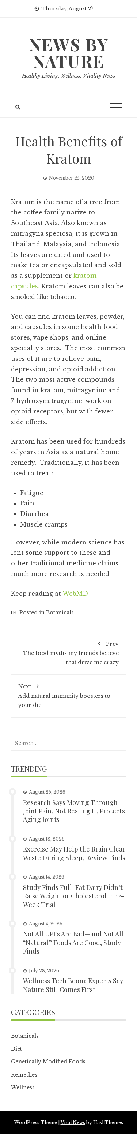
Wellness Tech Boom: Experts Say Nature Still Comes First (73, 984)
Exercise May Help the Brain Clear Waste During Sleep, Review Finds (74, 853)
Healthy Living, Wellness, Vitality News (68, 75)
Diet (16, 1048)
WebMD (75, 593)
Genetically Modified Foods (48, 1061)
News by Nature (69, 52)
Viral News (73, 1122)
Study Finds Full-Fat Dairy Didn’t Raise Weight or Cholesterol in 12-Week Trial (73, 896)
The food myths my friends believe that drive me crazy (71, 653)
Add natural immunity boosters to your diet (64, 695)
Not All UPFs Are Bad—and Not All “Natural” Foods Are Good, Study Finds (73, 942)
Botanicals (60, 612)
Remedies (24, 1074)
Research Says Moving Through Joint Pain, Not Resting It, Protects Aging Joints (74, 811)
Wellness (23, 1087)
